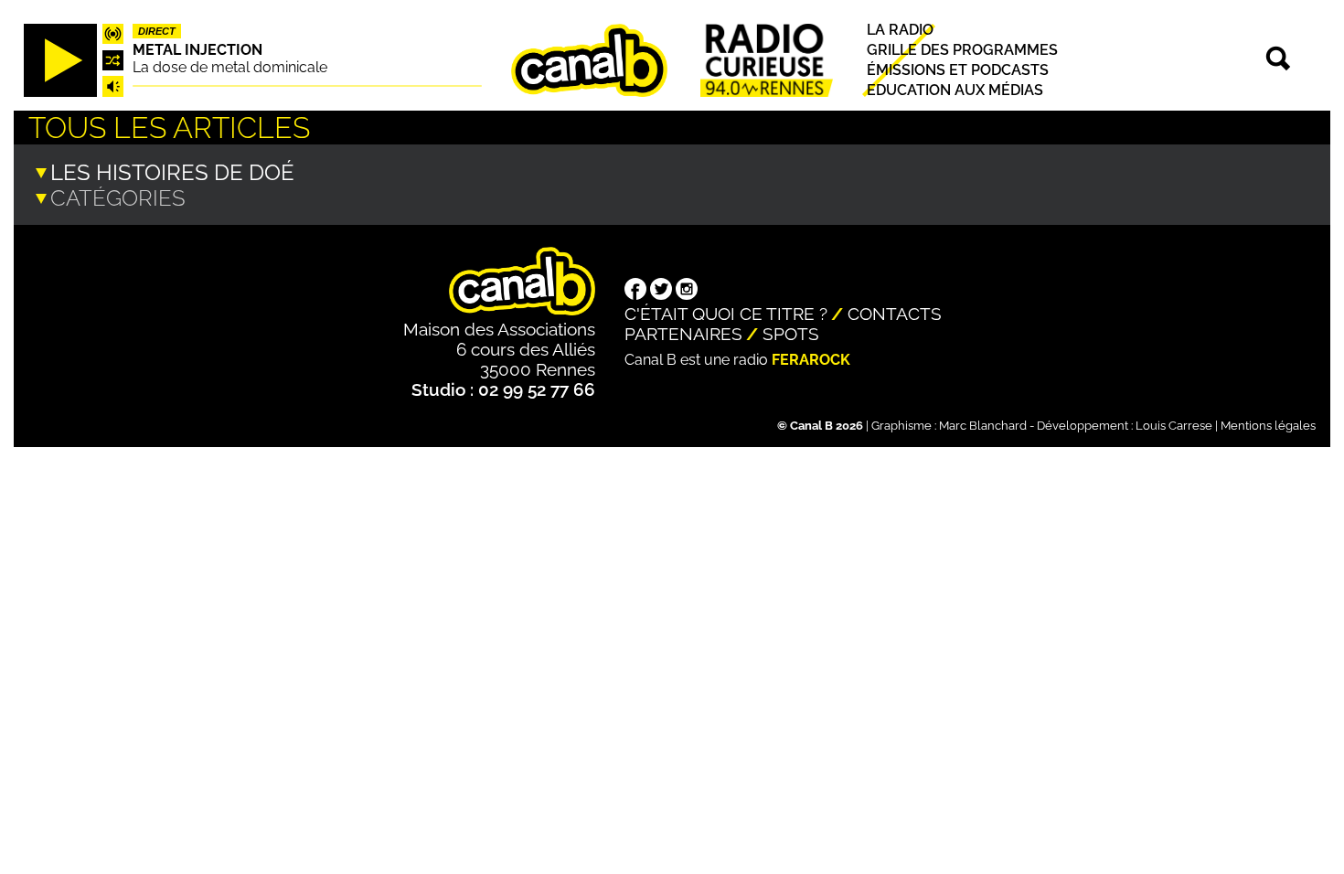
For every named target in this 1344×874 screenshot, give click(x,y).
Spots (791, 334)
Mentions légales (1268, 425)
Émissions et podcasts (958, 70)
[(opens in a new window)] (635, 291)
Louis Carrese (1174, 425)
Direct (157, 31)
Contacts (895, 314)
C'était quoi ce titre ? (725, 314)
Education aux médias (955, 91)
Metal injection (197, 50)
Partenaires (683, 334)
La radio (900, 29)
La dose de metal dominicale (230, 67)
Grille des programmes (962, 50)
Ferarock (811, 359)
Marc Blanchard (983, 425)
